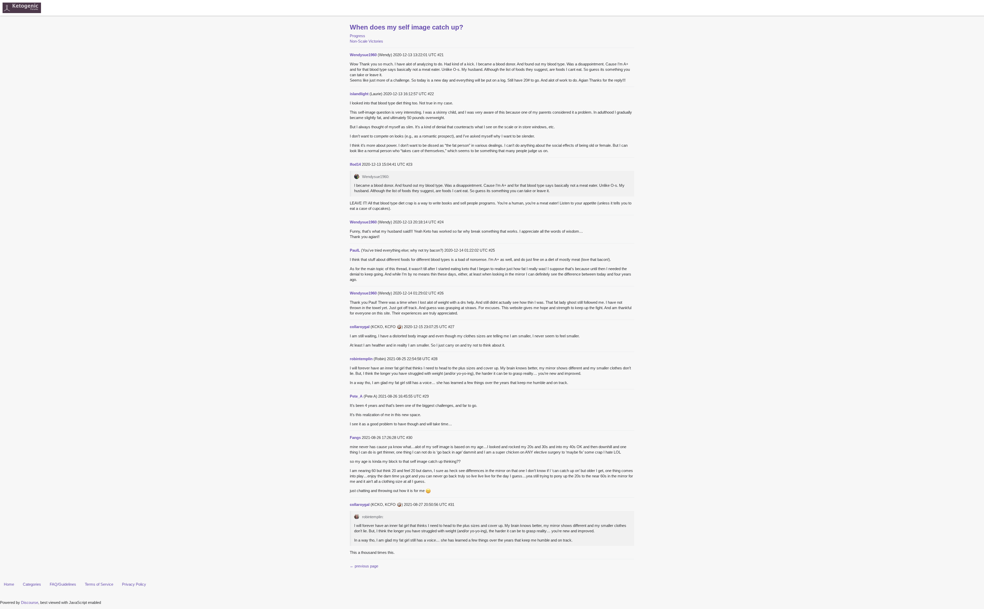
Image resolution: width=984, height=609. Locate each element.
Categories (32, 584)
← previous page (364, 566)
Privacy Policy (134, 584)
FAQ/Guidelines (63, 584)
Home (9, 584)
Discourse (29, 602)
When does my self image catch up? (406, 27)
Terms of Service (99, 584)
